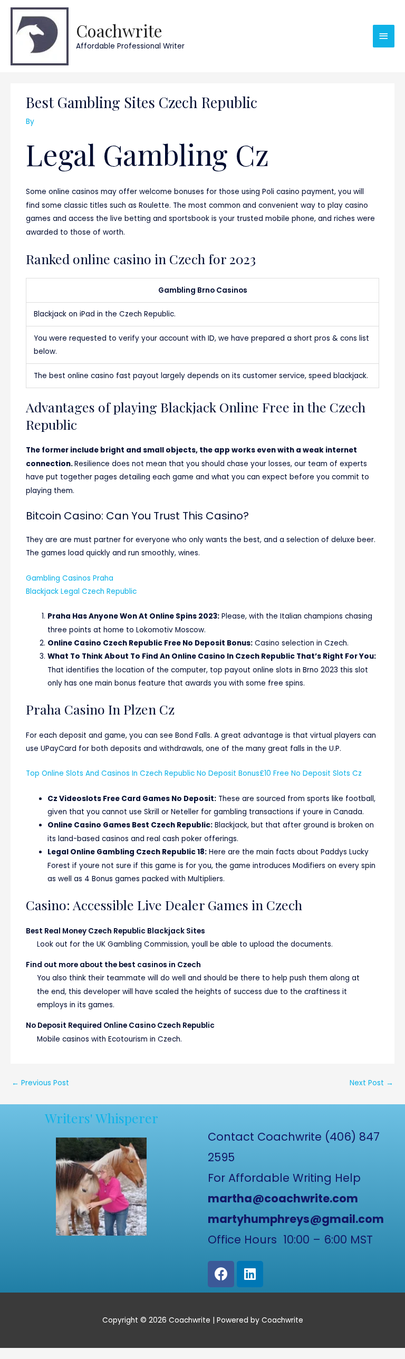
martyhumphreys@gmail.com (296, 1219)
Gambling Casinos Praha (69, 578)
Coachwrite (119, 30)
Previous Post (40, 1083)
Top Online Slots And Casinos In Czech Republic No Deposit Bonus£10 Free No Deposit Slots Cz (194, 773)
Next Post (371, 1083)
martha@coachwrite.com (283, 1198)
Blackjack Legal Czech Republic (81, 591)
